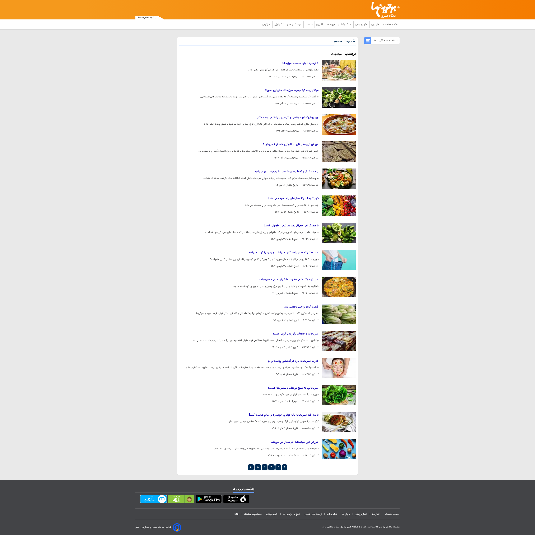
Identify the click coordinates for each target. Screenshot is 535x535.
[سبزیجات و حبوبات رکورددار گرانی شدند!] (339, 341)
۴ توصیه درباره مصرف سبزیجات (300, 63)
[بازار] (181, 500)
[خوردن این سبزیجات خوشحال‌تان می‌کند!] (339, 449)
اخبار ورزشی (361, 24)
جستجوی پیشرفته (252, 514)
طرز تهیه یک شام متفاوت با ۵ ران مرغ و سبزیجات (288, 279)
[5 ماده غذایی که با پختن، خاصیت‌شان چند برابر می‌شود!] (339, 179)
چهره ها (331, 24)
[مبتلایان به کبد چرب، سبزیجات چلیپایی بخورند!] (339, 97)
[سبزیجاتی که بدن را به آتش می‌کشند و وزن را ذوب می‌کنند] (339, 260)
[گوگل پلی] (209, 500)
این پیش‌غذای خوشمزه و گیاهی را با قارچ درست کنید (287, 117)
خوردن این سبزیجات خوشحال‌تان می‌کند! (294, 442)
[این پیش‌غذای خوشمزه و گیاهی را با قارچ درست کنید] (339, 124)
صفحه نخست (390, 24)
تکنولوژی (279, 24)
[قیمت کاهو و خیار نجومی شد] (339, 314)
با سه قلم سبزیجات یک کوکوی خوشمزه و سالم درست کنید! (283, 415)
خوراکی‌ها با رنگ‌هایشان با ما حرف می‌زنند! (293, 198)
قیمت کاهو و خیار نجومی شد (301, 307)
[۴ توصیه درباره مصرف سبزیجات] (339, 70)
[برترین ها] (384, 10)
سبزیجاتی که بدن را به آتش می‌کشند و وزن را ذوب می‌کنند (283, 252)
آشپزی (320, 24)
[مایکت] (153, 500)
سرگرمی (266, 24)
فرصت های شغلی (313, 514)
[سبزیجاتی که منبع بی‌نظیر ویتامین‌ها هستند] (339, 395)
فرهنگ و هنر (294, 24)
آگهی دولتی (272, 514)
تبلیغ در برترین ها (291, 514)
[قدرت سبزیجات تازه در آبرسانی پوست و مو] (339, 368)
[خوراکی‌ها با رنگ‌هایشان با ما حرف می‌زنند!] (339, 205)
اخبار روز (375, 24)
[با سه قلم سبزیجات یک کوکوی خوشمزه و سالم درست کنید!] (339, 422)
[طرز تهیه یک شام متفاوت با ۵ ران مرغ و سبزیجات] (339, 287)
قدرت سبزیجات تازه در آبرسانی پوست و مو (293, 361)
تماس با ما (332, 514)
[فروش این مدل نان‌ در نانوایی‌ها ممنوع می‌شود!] (339, 151)
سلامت (309, 24)
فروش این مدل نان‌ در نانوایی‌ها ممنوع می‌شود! (290, 144)
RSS (236, 514)
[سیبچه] (236, 500)
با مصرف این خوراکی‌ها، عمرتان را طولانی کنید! (291, 225)
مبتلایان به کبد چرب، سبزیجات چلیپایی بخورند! (291, 90)
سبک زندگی (345, 24)
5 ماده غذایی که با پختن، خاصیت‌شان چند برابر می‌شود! (285, 171)
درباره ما (346, 514)
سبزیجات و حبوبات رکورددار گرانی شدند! (295, 334)
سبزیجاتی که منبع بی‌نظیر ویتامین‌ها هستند (293, 388)
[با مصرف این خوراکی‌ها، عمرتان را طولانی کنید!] (339, 233)
